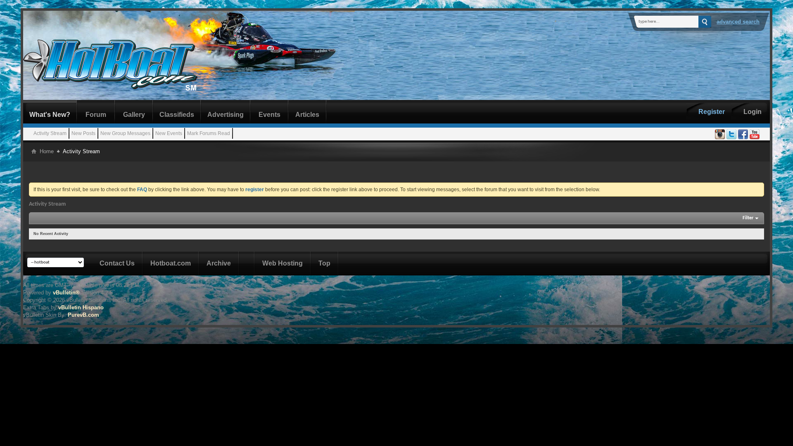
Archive (219, 263)
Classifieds (176, 114)
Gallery (134, 114)
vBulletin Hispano (81, 307)
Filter (748, 218)
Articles (307, 114)
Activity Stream (49, 133)
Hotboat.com (170, 263)
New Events (168, 133)
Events (269, 114)
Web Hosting (282, 263)
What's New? (49, 114)
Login (752, 111)
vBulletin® (66, 292)
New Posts (83, 133)
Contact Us (117, 263)
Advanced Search (738, 22)
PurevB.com (83, 315)
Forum (95, 114)
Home (47, 151)
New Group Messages (125, 133)
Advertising (225, 114)
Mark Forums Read (208, 133)
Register (711, 111)
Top (324, 263)
